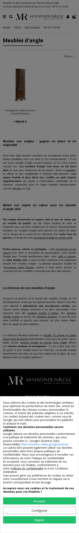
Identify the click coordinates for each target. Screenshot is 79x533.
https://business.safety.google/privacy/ (44, 444)
